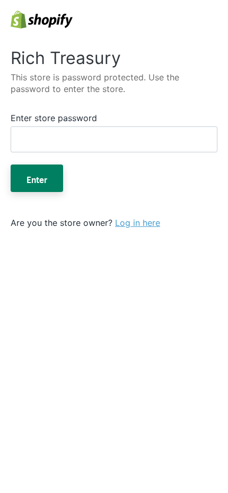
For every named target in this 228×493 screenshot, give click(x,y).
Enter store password (54, 118)
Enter (37, 178)
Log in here (137, 222)
